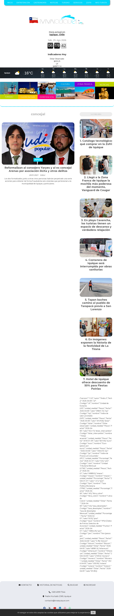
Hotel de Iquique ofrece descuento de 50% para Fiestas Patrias (96, 384)
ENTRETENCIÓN (23, 3)
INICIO (10, 3)
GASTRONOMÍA (40, 3)
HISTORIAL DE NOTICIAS (50, 585)
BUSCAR (74, 585)
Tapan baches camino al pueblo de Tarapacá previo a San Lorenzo (96, 304)
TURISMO (66, 3)
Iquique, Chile (57, 33)
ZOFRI (88, 3)
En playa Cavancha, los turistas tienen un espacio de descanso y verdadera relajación (96, 225)
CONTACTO (26, 585)
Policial (38, 160)
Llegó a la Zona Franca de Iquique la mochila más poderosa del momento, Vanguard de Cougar (95, 184)
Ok (93, 612)
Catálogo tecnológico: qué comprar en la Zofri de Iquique (96, 144)
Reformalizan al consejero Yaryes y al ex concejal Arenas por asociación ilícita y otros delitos (38, 169)
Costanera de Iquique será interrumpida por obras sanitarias (96, 264)
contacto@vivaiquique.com (57, 601)
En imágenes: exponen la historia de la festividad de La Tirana (96, 344)
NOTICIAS (54, 3)
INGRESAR (90, 585)
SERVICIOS (77, 3)
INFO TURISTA (101, 3)
